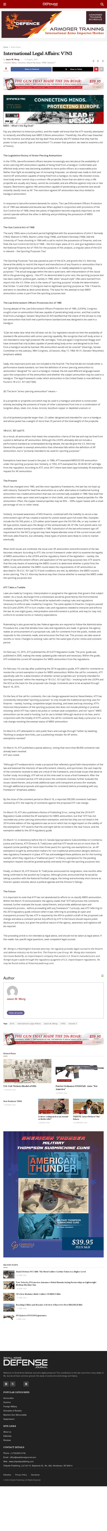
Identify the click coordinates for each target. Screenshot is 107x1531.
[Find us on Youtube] (19, 1383)
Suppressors (8, 1419)
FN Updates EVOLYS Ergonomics (31, 1315)
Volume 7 (51, 62)
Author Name (16, 47)
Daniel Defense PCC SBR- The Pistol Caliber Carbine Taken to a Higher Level (51, 1272)
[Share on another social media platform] (101, 69)
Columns (21, 62)
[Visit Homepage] (53, 4)
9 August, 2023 (61, 1093)
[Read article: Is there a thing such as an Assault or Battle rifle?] (53, 1106)
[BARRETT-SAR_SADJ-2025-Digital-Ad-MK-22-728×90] (53, 117)
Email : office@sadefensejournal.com (19, 1457)
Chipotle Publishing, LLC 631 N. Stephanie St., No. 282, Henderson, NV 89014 (37, 1465)
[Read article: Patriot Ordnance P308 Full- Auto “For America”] (80, 1071)
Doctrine (7, 1402)
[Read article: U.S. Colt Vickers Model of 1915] (27, 1071)
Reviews (7, 1440)
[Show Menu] (4, 4)
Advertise (7, 1474)
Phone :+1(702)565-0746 (14, 1453)
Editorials (7, 1436)
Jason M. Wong (12, 59)
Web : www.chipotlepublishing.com (18, 1461)
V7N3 (44, 62)
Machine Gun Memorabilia (15, 1414)
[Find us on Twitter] (12, 1383)
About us (7, 1431)
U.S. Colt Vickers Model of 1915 (19, 1086)
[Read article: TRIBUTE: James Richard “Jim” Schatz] (88, 1106)
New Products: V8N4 (12, 1101)
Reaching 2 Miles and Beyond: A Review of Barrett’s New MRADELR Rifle (49, 1305)
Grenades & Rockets (12, 1410)
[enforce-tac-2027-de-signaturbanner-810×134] (53, 103)
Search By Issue (34, 62)
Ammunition (8, 1398)
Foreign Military (10, 1406)
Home (5, 47)
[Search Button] (102, 4)
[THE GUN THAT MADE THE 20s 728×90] (53, 83)
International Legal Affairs (29, 1023)
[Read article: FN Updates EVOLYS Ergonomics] (8, 1318)
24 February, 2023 (80, 1123)
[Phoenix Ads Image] (53, 24)
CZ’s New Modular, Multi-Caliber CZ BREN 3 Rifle (38, 1294)
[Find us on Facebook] (6, 1383)
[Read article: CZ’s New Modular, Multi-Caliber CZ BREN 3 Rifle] (8, 1297)
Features (79, 1111)
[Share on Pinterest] (96, 69)
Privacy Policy (21, 1474)
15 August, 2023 (31, 59)
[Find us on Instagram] (26, 1383)
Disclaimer (35, 1474)
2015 (12, 1023)
